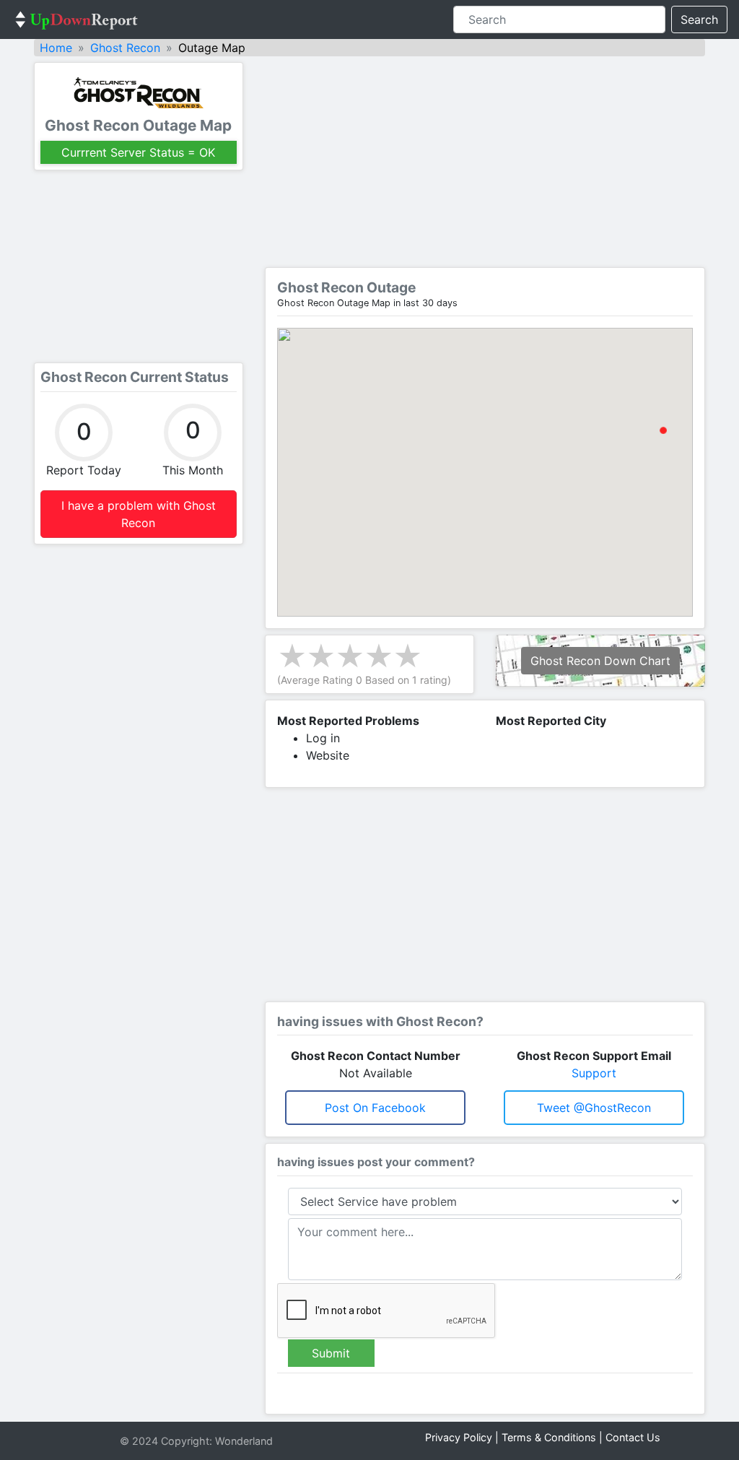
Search (699, 19)
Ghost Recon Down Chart (600, 660)
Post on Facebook (375, 1107)
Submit (331, 1353)
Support (594, 1073)
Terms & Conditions (549, 1437)
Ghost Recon (125, 47)
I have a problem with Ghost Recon (138, 514)
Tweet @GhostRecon (594, 1107)
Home (56, 47)
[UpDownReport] (76, 19)
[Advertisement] (138, 266)
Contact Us (632, 1437)
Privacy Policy (458, 1437)
